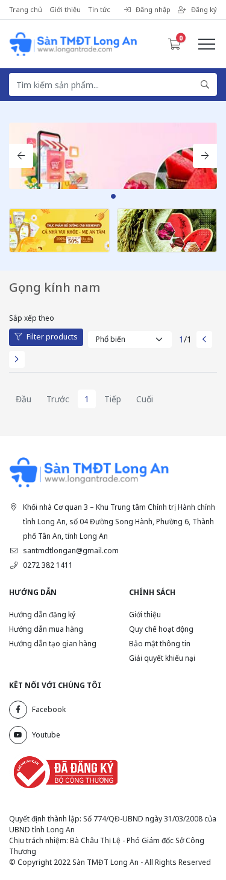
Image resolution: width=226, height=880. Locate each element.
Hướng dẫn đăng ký (42, 614)
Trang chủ (25, 9)
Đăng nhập (153, 9)
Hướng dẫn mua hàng (46, 629)
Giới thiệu (65, 9)
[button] (21, 156)
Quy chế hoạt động (161, 629)
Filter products (52, 337)
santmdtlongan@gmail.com (71, 550)
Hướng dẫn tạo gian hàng (52, 643)
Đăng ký (204, 9)
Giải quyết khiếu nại (162, 658)
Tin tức (99, 9)
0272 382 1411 (48, 565)
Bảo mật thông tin (159, 643)
